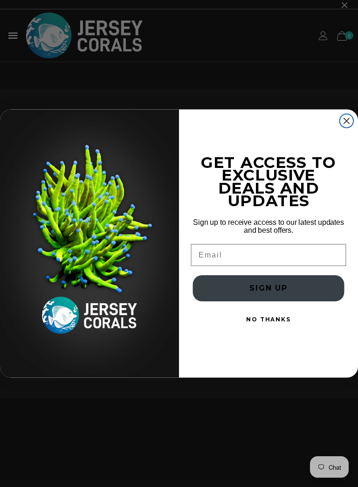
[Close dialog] (347, 121)
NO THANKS (268, 319)
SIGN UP (268, 288)
